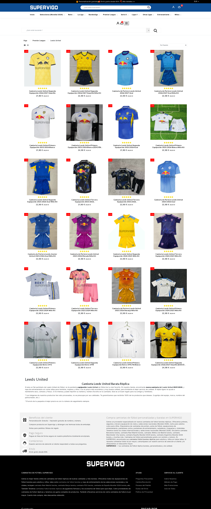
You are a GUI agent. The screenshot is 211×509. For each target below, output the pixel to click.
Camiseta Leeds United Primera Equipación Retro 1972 (42, 364)
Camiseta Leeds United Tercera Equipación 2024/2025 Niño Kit (169, 255)
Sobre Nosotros (170, 479)
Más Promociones (171, 485)
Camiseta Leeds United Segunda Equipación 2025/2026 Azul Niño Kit (42, 201)
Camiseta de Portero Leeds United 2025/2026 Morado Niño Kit (84, 255)
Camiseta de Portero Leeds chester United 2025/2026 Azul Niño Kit (42, 255)
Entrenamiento (163, 14)
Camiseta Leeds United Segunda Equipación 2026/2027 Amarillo (42, 92)
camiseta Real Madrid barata (46, 485)
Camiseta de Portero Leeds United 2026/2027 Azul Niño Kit (168, 92)
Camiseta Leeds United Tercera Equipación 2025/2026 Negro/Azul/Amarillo (84, 202)
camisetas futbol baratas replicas (49, 489)
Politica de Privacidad (144, 492)
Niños (177, 14)
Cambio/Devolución (143, 482)
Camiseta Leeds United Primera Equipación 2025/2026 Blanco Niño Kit (169, 146)
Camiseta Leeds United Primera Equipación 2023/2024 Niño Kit (42, 309)
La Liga (80, 14)
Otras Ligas (147, 14)
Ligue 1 (135, 14)
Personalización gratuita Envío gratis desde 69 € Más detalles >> (106, 1)
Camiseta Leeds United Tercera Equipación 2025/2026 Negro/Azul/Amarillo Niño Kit (127, 202)
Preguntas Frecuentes (144, 479)
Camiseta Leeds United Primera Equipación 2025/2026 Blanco (42, 146)
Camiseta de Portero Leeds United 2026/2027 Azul (126, 92)
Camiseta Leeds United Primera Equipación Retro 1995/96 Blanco (126, 364)
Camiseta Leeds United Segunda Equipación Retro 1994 (84, 364)
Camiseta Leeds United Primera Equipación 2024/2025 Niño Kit (169, 309)
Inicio (32, 14)
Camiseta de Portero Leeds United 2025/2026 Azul (168, 201)
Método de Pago (170, 482)
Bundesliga (93, 14)
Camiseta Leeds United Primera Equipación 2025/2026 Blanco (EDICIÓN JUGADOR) (84, 147)
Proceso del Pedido (143, 485)
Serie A (124, 14)
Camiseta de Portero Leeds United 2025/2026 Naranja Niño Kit (126, 309)
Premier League (109, 14)
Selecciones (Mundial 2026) (51, 14)
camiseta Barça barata (67, 485)
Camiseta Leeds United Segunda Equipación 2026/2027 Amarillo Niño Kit (84, 92)
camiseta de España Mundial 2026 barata (110, 485)
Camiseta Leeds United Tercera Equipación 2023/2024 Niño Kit (84, 309)
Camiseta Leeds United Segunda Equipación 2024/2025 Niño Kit (126, 255)
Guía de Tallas (169, 489)
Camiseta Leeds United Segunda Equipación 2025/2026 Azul (126, 146)
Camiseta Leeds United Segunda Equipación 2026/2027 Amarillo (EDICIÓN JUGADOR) (168, 365)
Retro (70, 14)
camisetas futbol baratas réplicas (142, 439)
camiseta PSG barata (85, 485)
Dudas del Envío (142, 489)
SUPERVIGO (111, 446)
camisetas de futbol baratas (70, 482)
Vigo (25, 40)
